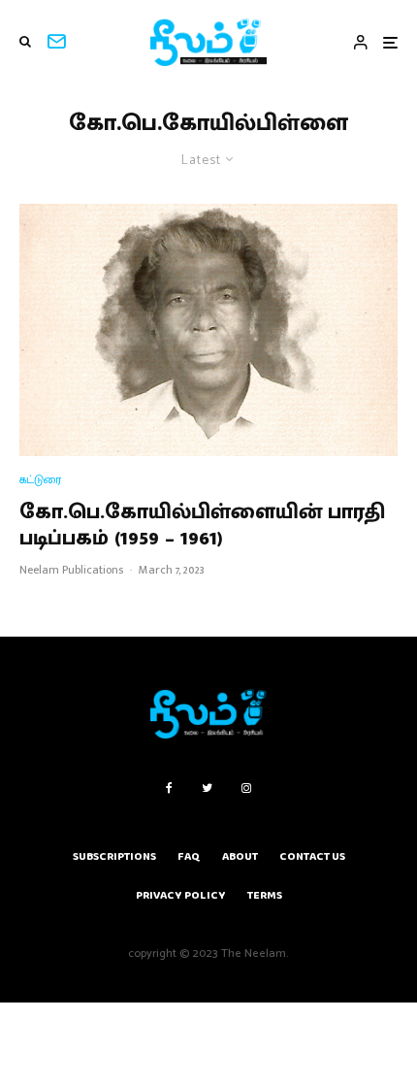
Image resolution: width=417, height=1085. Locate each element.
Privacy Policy (181, 895)
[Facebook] (169, 788)
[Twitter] (207, 788)
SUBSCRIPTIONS (114, 856)
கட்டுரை (40, 480)
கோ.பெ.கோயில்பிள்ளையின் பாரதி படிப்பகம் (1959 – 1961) (202, 525)
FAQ (189, 856)
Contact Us (312, 856)
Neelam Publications (71, 569)
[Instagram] (246, 788)
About (240, 856)
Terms (264, 895)
